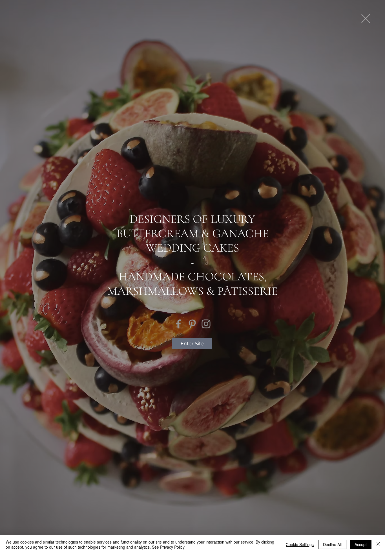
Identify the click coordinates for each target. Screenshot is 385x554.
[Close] (378, 544)
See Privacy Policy (168, 547)
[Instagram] (206, 324)
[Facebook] (178, 324)
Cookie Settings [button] (300, 544)
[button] (366, 18)
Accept (361, 544)
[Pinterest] (192, 324)
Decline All (332, 544)
